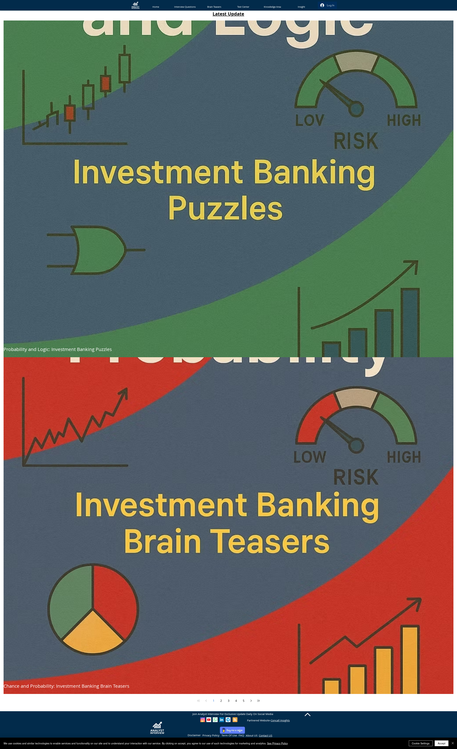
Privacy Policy (210, 735)
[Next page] (251, 701)
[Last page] (258, 701)
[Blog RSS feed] (235, 719)
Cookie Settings (421, 743)
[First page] (198, 701)
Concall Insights (280, 720)
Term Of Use (229, 735)
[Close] (453, 743)
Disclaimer (194, 735)
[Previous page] (206, 701)
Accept (441, 743)
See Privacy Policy (277, 743)
